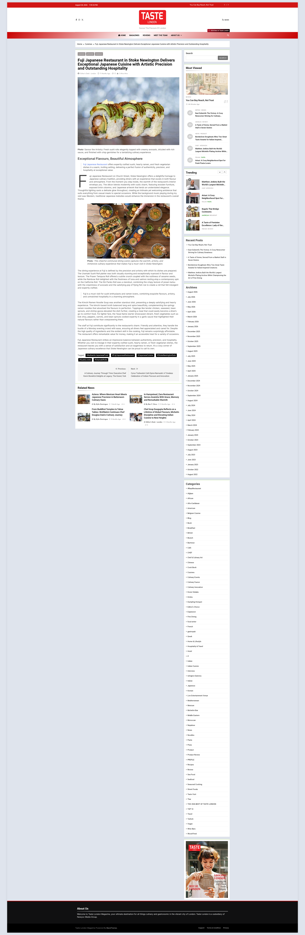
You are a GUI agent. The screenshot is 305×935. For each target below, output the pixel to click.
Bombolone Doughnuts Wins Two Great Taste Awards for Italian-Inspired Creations (211, 139)
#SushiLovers (85, 360)
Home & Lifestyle (194, 641)
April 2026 (192, 312)
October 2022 (193, 470)
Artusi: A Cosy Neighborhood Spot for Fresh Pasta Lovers (212, 185)
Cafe (189, 548)
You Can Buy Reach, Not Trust (200, 100)
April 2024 (192, 420)
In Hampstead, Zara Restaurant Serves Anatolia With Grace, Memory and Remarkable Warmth (161, 397)
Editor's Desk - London (88, 73)
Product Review (194, 755)
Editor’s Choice (194, 607)
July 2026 (191, 297)
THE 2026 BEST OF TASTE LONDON (202, 804)
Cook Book (192, 567)
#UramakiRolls (101, 360)
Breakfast (213, 202)
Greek (190, 636)
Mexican (198, 122)
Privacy (226, 928)
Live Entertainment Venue (198, 696)
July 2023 (191, 455)
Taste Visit (192, 794)
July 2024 (191, 405)
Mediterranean (193, 701)
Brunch (190, 538)
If (188, 656)
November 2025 (194, 336)
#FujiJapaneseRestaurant (123, 355)
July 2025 (191, 356)
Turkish (190, 819)
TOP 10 (190, 809)
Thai (189, 799)
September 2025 (194, 346)
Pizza (190, 745)
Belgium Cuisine (194, 513)
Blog (189, 518)
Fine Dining (192, 617)
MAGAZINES (134, 35)
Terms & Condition (214, 928)
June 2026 (192, 302)
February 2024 (193, 430)
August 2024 (192, 400)
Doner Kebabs (193, 592)
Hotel (190, 651)
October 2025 (193, 341)
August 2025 (192, 351)
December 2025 (194, 331)
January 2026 (193, 326)
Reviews (146, 35)
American (205, 202)
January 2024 (193, 435)
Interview (203, 146)
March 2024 (192, 425)
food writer (192, 622)
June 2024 (192, 410)
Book (190, 523)
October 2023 (193, 440)
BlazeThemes (112, 928)
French (204, 215)
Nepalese (191, 725)
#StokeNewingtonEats (166, 355)
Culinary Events (194, 577)
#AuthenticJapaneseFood (97, 355)
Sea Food (191, 774)
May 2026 (191, 307)
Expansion (192, 612)
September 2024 (194, 395)
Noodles (99, 54)
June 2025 (192, 361)
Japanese (90, 54)
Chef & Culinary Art (195, 557)
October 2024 (193, 391)
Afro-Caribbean (193, 503)
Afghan (190, 493)
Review (188, 97)
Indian (190, 661)
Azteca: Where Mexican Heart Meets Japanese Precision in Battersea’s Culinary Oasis (109, 397)
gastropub (192, 632)
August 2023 (192, 450)
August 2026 (192, 292)
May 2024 (191, 415)
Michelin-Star (193, 710)
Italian (197, 157)
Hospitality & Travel (195, 646)
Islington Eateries (194, 676)
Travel (190, 814)
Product (203, 134)
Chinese (191, 562)
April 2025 (192, 371)
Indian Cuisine (193, 666)
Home (123, 35)
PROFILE (191, 760)
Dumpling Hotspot (195, 602)
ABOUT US (175, 35)
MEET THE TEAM (160, 35)
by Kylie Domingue (101, 404)
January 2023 (193, 465)
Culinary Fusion (194, 582)
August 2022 (192, 474)
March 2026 (192, 317)
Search (189, 53)
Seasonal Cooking (195, 784)
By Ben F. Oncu (151, 404)
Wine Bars (192, 829)
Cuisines (82, 54)
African (190, 498)
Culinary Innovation (195, 587)
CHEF (197, 146)
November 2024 (194, 386)
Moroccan (192, 720)
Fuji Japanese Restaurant (95, 164)
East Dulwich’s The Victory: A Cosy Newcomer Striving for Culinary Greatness (183, 5)
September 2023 (194, 445)
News (197, 134)
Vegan (190, 824)
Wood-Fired (192, 834)
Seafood (191, 779)
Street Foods (193, 789)
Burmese (191, 543)
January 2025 (193, 376)
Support (201, 928)
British (197, 110)
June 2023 (192, 460)
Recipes (191, 765)
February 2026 (193, 322)
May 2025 (191, 366)
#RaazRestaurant (194, 488)
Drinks (203, 110)
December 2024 (194, 381)
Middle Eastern (193, 715)
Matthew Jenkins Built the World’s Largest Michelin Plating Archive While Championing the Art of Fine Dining (210, 151)
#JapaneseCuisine (145, 355)
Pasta (203, 157)
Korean (190, 691)
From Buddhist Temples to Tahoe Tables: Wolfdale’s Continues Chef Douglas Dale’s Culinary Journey (108, 412)
